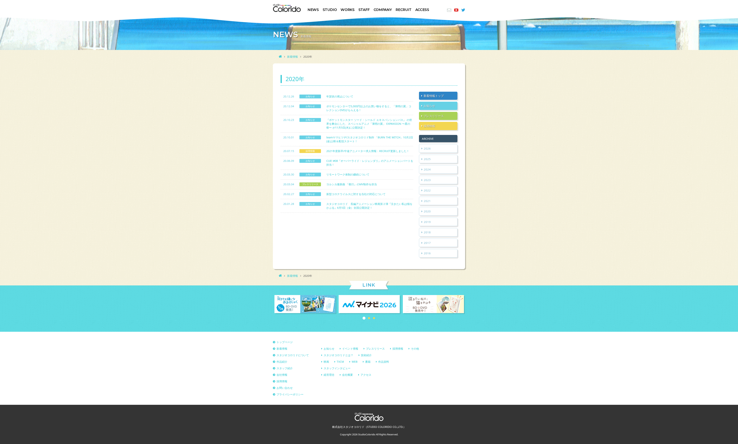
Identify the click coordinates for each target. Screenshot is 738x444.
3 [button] (374, 318)
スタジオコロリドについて (293, 355)
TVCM (340, 361)
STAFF (364, 10)
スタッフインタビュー (337, 368)
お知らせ (329, 348)
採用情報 (397, 348)
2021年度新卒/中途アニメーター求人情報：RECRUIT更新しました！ (367, 151)
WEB (354, 361)
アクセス (366, 375)
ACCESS (422, 10)
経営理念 (329, 375)
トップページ (285, 342)
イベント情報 (350, 348)
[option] (305, 304)
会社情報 (282, 375)
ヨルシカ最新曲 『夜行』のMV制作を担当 (351, 184)
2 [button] (369, 318)
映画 (326, 361)
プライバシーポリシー (290, 394)
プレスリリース (375, 348)
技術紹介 (366, 355)
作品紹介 (282, 361)
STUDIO (330, 10)
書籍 (368, 361)
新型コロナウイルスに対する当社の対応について (356, 194)
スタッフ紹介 (285, 368)
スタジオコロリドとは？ (338, 355)
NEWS (313, 10)
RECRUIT (403, 10)
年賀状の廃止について (339, 96)
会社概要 (347, 375)
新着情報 (292, 56)
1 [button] (364, 318)
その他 (415, 348)
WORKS (347, 10)
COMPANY (383, 10)
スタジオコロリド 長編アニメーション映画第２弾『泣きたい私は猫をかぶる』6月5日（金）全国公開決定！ (369, 206)
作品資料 (383, 361)
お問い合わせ (285, 388)
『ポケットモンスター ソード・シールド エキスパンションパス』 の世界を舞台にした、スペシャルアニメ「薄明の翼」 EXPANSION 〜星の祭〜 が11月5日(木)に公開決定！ (369, 123)
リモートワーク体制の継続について (347, 174)
